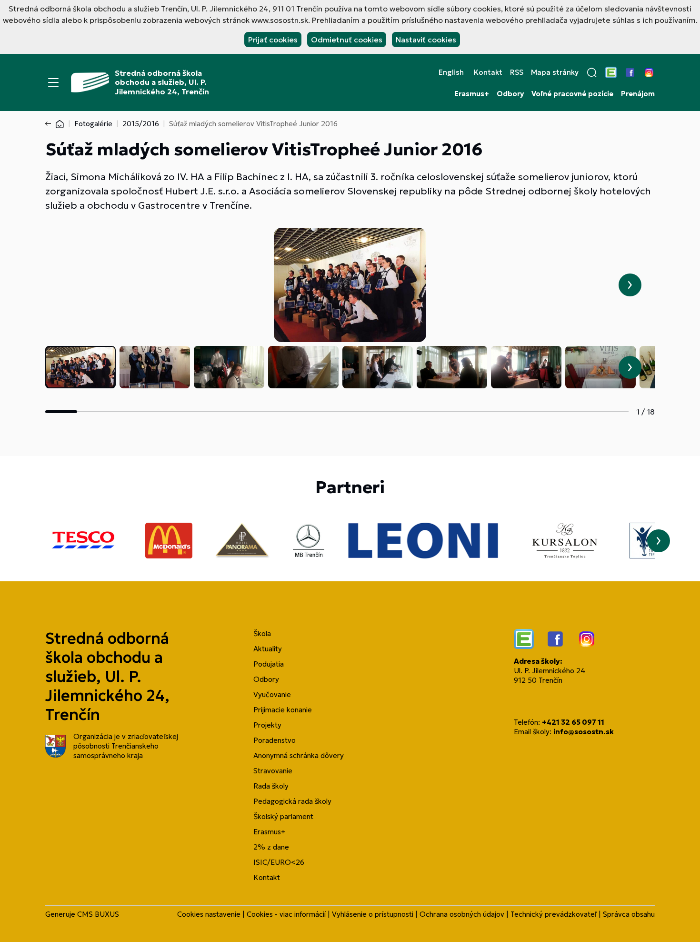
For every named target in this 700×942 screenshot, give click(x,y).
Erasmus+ (471, 94)
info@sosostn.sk (583, 731)
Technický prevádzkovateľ (553, 914)
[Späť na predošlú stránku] (50, 124)
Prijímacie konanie (282, 709)
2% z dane (271, 846)
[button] (591, 72)
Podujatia (268, 664)
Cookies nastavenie (208, 914)
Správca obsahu (629, 914)
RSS (516, 72)
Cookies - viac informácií (286, 914)
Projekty (267, 724)
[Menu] (53, 82)
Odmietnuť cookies (346, 39)
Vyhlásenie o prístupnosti (372, 914)
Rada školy (271, 785)
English (451, 72)
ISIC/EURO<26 (278, 862)
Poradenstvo (274, 740)
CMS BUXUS (98, 914)
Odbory (510, 94)
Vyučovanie (272, 694)
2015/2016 (140, 123)
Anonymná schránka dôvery (298, 755)
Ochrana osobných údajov (462, 914)
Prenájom (638, 94)
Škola (262, 633)
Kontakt (488, 72)
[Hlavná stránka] (59, 123)
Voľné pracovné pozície (572, 94)
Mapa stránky (555, 72)
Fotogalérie (93, 123)
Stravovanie (272, 770)
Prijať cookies (273, 39)
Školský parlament (283, 816)
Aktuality (267, 648)
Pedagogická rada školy (292, 801)
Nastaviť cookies (426, 39)
